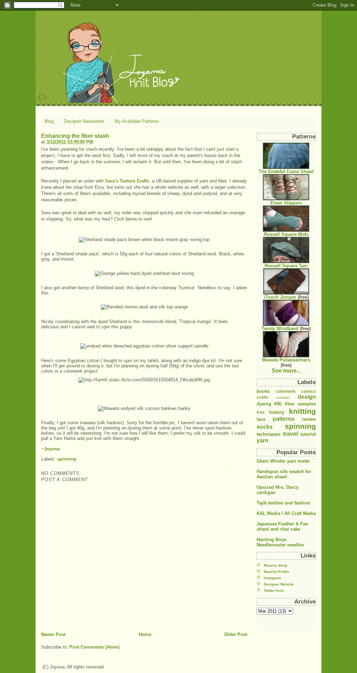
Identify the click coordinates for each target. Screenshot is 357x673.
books (263, 391)
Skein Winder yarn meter (283, 461)
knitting (302, 411)
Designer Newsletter (84, 121)
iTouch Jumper (280, 297)
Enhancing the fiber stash (75, 136)
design (307, 397)
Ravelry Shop (275, 565)
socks (265, 427)
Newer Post (53, 634)
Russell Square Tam (286, 265)
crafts (262, 397)
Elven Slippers (286, 202)
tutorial (308, 434)
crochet (282, 397)
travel (290, 434)
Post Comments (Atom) (94, 647)
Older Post (235, 634)
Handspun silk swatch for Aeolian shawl (284, 474)
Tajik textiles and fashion (283, 503)
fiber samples (300, 403)
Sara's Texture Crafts (127, 181)
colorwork (286, 391)
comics (308, 391)
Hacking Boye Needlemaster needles (280, 542)
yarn (262, 440)
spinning (66, 459)
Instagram (272, 578)
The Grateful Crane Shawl (286, 171)
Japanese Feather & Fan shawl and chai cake (282, 526)
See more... (286, 371)
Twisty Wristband (279, 328)
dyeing (264, 403)
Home (145, 634)
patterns (284, 419)
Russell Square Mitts (286, 234)
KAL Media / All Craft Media (286, 513)
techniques (268, 434)
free (261, 412)
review (309, 419)
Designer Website (279, 584)
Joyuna (52, 448)
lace (261, 419)
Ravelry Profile (276, 572)
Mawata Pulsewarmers (286, 359)
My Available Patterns (137, 121)
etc (278, 403)
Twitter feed (273, 590)
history (276, 412)
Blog (49, 121)
